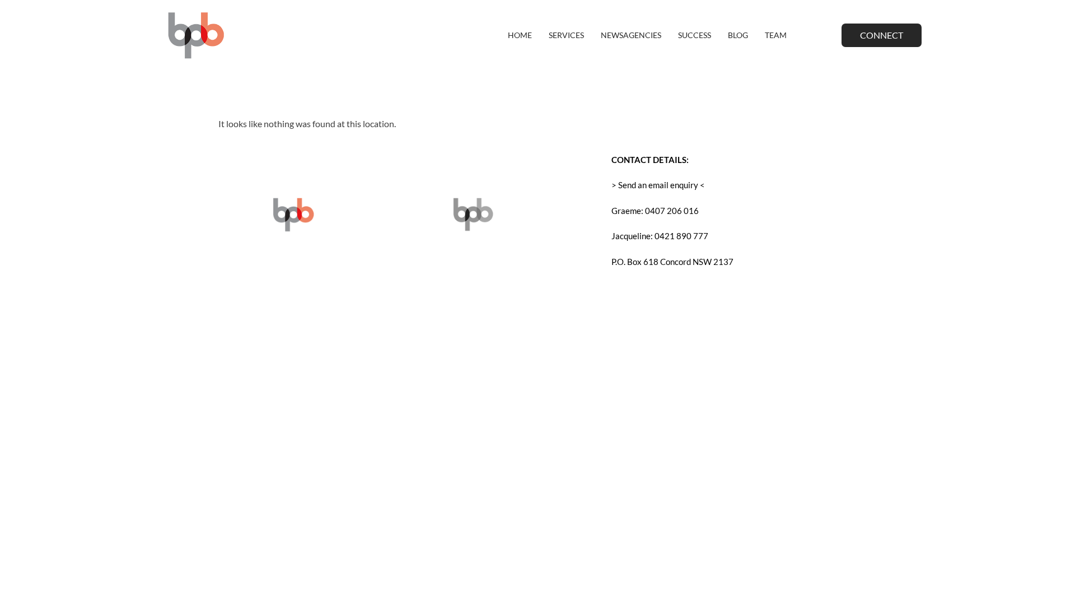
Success (694, 35)
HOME (520, 35)
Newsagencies (631, 35)
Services (566, 35)
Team (776, 35)
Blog (738, 35)
